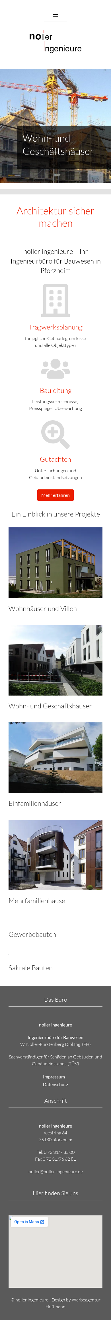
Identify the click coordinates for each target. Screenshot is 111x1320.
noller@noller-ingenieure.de (55, 1171)
